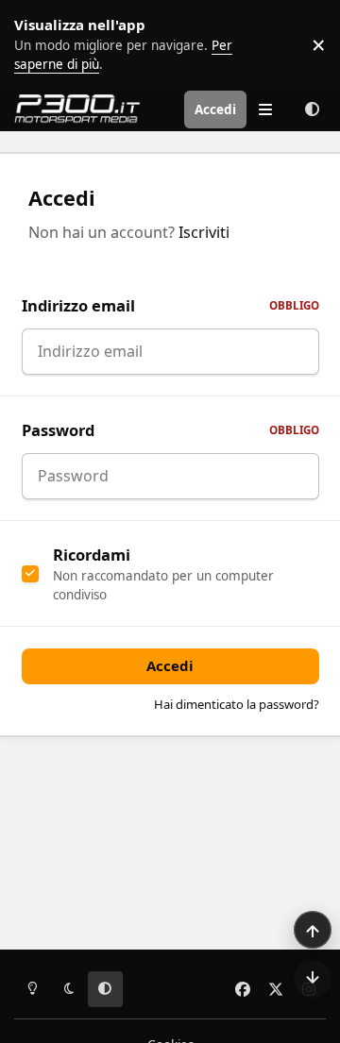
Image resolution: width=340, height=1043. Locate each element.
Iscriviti (204, 232)
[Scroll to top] (313, 930)
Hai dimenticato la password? (236, 704)
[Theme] (312, 109)
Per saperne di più (59, 44)
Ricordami (91, 554)
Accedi (170, 665)
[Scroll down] (313, 979)
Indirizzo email (170, 305)
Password (170, 430)
